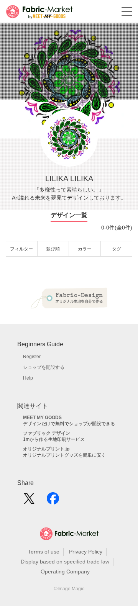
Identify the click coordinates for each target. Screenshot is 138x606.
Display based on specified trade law (65, 562)
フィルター (21, 249)
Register (32, 356)
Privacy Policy (85, 552)
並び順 (53, 249)
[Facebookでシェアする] (53, 501)
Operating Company (65, 571)
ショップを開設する (43, 367)
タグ (116, 249)
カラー (85, 249)
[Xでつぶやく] (29, 501)
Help (28, 378)
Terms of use (43, 552)
